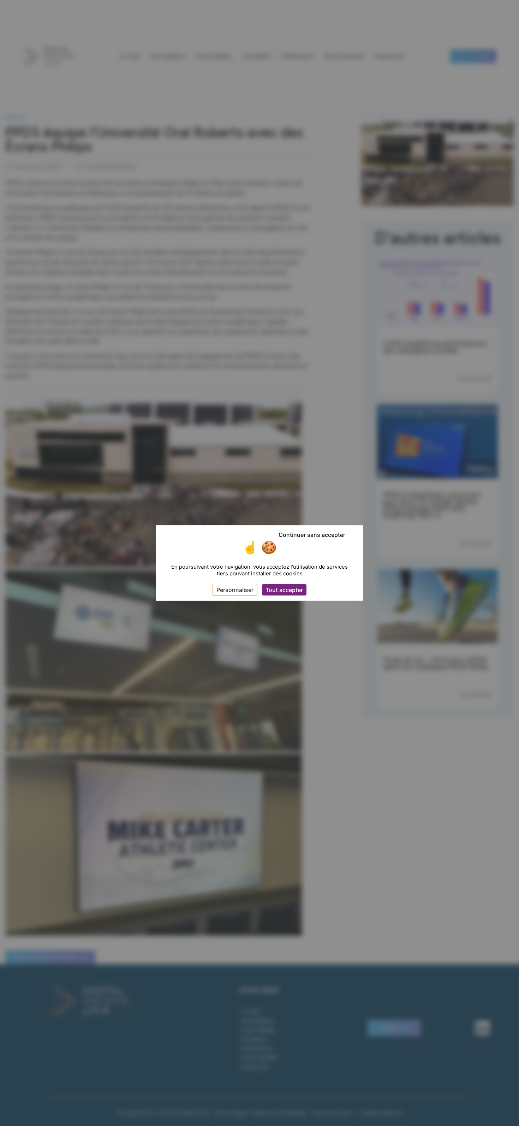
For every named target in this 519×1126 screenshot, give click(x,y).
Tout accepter (284, 589)
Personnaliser (234, 589)
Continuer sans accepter (312, 534)
